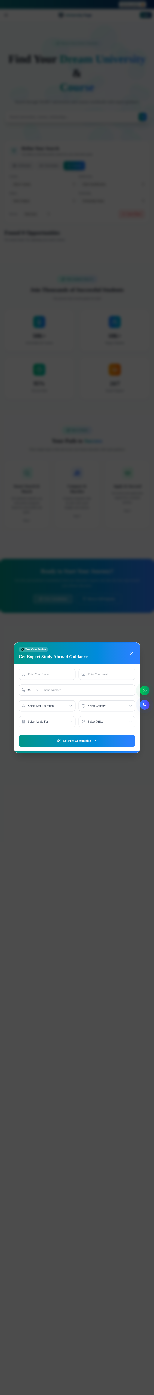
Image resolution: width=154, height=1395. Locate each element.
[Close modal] (131, 653)
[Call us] (144, 705)
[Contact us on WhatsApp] (144, 690)
